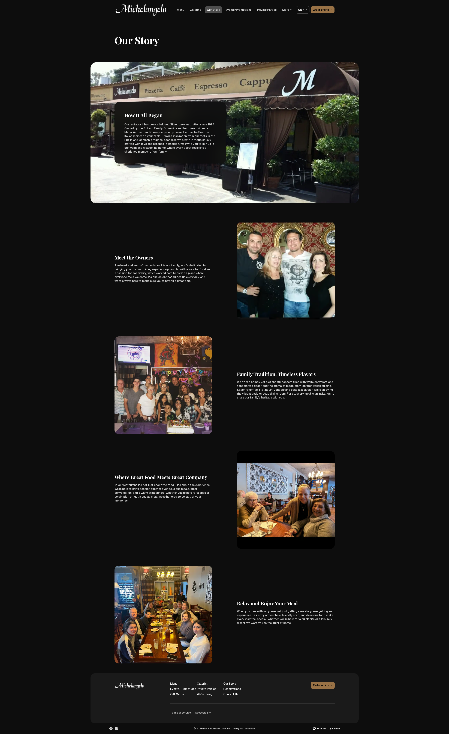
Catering (195, 10)
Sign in (302, 10)
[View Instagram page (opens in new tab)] (116, 728)
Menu (180, 10)
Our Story (213, 10)
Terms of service (180, 712)
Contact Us (231, 694)
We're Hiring (204, 694)
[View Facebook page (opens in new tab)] (111, 728)
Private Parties (267, 10)
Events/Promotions (239, 10)
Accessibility (203, 712)
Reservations (232, 689)
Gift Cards (177, 694)
